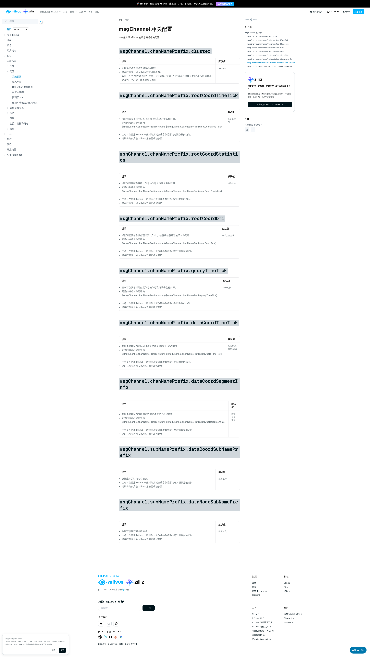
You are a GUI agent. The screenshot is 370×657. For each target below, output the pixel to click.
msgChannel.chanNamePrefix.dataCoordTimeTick (268, 55)
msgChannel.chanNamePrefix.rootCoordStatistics (267, 44)
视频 (286, 591)
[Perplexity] (105, 637)
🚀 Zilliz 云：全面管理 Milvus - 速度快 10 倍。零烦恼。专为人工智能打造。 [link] (175, 3)
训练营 (287, 582)
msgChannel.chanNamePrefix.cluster (262, 36)
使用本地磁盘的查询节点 (24, 102)
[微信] (101, 623)
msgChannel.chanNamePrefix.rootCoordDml (265, 48)
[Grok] (110, 637)
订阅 (149, 608)
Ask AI (355, 650)
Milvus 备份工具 (260, 626)
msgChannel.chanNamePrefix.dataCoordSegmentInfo (269, 59)
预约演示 (346, 12)
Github (287, 622)
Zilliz (104, 589)
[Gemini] (121, 637)
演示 (286, 587)
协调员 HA (17, 97)
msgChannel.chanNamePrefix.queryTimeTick (265, 52)
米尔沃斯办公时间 (292, 614)
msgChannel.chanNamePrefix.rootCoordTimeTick (267, 40)
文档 (65, 11)
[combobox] (316, 11)
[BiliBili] (109, 623)
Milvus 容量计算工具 (262, 622)
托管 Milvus (258, 591)
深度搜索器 (257, 635)
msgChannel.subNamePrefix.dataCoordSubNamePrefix (271, 63)
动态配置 (16, 81)
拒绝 (53, 650)
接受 (62, 650)
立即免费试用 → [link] (225, 3)
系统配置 (16, 76)
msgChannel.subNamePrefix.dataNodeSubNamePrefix (269, 67)
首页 (9, 29)
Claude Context (260, 639)
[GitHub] (116, 623)
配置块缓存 (18, 92)
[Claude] (115, 637)
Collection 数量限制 (22, 87)
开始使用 (358, 11)
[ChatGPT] (100, 637)
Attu (254, 614)
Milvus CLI (258, 618)
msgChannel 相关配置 (253, 33)
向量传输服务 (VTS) (261, 631)
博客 (90, 11)
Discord (288, 618)
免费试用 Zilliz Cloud (268, 104)
